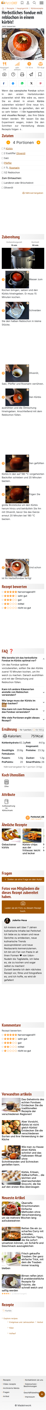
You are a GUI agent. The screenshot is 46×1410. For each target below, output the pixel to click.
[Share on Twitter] (31, 83)
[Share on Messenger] (13, 83)
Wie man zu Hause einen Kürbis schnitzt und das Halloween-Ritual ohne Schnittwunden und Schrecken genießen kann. (23, 1155)
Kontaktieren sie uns (34, 1380)
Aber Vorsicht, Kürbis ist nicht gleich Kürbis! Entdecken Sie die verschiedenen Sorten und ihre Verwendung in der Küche (22, 1130)
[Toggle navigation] (41, 3)
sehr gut (22, 595)
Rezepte (6, 1380)
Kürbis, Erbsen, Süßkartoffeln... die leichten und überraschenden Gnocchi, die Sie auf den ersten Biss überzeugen (23, 1179)
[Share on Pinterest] (40, 83)
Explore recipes (11, 1318)
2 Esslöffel (14, 153)
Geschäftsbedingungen (34, 1392)
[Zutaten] (4, 705)
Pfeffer (8, 163)
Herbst (40, 1322)
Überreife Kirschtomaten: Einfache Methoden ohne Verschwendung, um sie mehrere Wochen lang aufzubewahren (21, 1212)
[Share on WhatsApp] (22, 83)
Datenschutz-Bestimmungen (30, 1385)
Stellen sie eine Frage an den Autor (24, 879)
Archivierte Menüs (11, 1388)
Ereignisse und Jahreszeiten (21, 1322)
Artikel (6, 1396)
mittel (20, 603)
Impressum (30, 1397)
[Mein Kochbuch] (22, 3)
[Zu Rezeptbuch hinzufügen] (40, 74)
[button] (5, 44)
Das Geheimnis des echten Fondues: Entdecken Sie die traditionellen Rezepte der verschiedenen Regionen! (23, 1107)
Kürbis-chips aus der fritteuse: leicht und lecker (31, 849)
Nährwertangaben (34, 193)
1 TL (12, 167)
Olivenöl (20, 153)
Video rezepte (9, 1384)
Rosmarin (14, 167)
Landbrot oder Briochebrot (18, 182)
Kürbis (9, 148)
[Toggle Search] (34, 3)
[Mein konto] (28, 3)
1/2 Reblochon (12, 172)
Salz (6, 158)
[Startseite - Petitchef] (3, 8)
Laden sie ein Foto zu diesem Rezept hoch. (23, 909)
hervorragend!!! (26, 592)
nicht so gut (24, 607)
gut (19, 599)
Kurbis (8, 1310)
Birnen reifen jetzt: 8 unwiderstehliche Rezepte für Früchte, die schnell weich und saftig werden (23, 1283)
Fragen (6, 1392)
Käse (11, 1328)
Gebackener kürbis (9, 846)
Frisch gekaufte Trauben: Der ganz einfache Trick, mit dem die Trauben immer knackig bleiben (23, 1261)
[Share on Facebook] (3, 83)
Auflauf (12, 1333)
